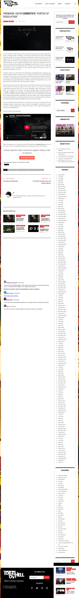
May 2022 (60, 276)
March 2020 (61, 327)
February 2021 (61, 305)
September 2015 (62, 434)
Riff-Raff (60, 533)
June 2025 (60, 202)
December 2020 (62, 309)
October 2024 (61, 218)
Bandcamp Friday (62, 477)
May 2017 (60, 394)
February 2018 (61, 377)
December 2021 (62, 285)
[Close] (55, 564)
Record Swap (61, 523)
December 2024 (62, 214)
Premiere (11, 21)
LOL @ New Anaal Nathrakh (10, 181)
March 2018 (61, 375)
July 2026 (60, 176)
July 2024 (60, 224)
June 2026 (60, 178)
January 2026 (61, 188)
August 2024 (61, 222)
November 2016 (62, 406)
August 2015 (61, 436)
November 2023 (62, 240)
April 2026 (60, 182)
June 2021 (60, 297)
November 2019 (62, 335)
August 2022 (61, 270)
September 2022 (62, 268)
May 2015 (60, 442)
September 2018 (62, 363)
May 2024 (60, 228)
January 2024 (61, 236)
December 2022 (62, 262)
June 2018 (60, 369)
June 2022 (60, 274)
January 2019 (61, 355)
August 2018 (61, 365)
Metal (18, 215)
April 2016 (60, 420)
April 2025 (60, 206)
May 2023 (60, 252)
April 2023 (60, 254)
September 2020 (62, 315)
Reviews (43, 216)
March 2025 (61, 208)
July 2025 (60, 200)
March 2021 (61, 303)
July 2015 (60, 438)
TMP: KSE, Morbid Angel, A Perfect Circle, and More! (70, 593)
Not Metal (60, 513)
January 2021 (61, 307)
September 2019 (62, 339)
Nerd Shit (60, 507)
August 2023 (61, 246)
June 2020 (60, 321)
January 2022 (61, 283)
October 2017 (61, 385)
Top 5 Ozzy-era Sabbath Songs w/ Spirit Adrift (70, 574)
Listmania (69, 569)
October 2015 (61, 432)
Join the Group (50, 4)
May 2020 (60, 323)
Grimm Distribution (21, 169)
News (59, 125)
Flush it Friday (61, 493)
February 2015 (61, 448)
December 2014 (62, 452)
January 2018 (61, 379)
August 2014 (61, 460)
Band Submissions (62, 475)
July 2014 (60, 462)
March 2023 (61, 256)
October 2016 (61, 408)
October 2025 (61, 194)
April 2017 (60, 396)
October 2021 (61, 289)
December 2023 (62, 238)
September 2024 (62, 220)
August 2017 (61, 389)
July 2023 (60, 248)
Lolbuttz (69, 578)
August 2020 (61, 317)
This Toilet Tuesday (63, 546)
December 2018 (62, 357)
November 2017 (62, 383)
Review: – (70, 583)
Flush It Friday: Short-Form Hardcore (59, 83)
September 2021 (62, 291)
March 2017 (61, 398)
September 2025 (62, 196)
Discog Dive (61, 485)
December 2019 (62, 333)
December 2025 (62, 190)
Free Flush (60, 495)
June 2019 (60, 345)
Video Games (61, 552)
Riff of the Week (62, 529)
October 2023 (61, 242)
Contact (67, 4)
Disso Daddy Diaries (63, 489)
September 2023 (62, 244)
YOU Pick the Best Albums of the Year (60, 59)
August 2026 (61, 174)
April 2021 (60, 301)
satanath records (33, 169)
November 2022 (62, 264)
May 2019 (60, 347)
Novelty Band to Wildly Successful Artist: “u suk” (64, 131)
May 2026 (60, 180)
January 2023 (61, 260)
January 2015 (61, 450)
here (10, 146)
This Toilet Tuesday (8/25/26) (65, 158)
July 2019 (60, 343)
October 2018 (61, 361)
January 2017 (61, 402)
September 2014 (62, 458)
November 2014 (62, 454)
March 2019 (61, 351)
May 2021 (60, 299)
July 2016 (60, 414)
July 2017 (60, 391)
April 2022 (60, 278)
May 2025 (60, 204)
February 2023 (61, 258)
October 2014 (61, 456)
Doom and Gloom (62, 491)
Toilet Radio (61, 548)
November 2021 (62, 287)
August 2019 (61, 341)
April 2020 (60, 325)
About (60, 4)
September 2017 (62, 387)
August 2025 (61, 198)
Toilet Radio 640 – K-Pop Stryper (66, 156)
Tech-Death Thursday (63, 540)
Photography (61, 519)
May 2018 (60, 371)
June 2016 (60, 416)
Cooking (60, 483)
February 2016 (61, 424)
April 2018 (60, 373)
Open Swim (61, 515)
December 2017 (62, 381)
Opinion (68, 570)
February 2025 (61, 210)
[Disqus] (27, 260)
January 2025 (61, 212)
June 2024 (60, 226)
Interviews (69, 567)
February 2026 (61, 186)
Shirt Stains (61, 536)
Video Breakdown (62, 550)
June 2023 (60, 250)
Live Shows (61, 501)
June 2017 (60, 393)
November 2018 (62, 359)
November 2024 (62, 216)
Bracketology (61, 479)
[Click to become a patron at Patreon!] (27, 157)
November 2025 (62, 192)
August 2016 (61, 412)
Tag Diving (60, 538)
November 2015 (62, 430)
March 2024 (61, 232)
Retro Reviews (61, 525)
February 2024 (61, 234)
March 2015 (61, 446)
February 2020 (61, 329)
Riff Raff (60, 531)
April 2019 (60, 349)
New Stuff (6, 21)
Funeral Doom (12, 169)
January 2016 (61, 426)
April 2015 (60, 444)
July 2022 (60, 272)
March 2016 (61, 422)
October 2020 (61, 313)
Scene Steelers (62, 534)
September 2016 (62, 410)
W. (13, 193)
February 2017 (61, 400)
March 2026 (61, 184)
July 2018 (60, 367)
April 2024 (60, 230)
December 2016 (62, 404)
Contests (60, 481)
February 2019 (61, 353)
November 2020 (62, 311)
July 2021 (60, 295)
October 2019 (61, 337)
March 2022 (61, 280)
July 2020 (60, 319)
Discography (61, 487)
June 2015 (60, 440)
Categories (38, 4)
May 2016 (60, 418)
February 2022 (61, 281)
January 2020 (61, 331)
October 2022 (61, 266)
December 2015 (62, 428)
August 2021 (61, 293)
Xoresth (41, 169)
